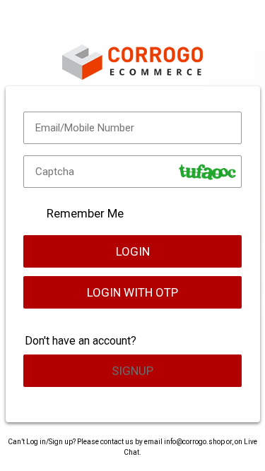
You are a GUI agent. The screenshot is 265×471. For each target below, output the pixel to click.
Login (133, 251)
